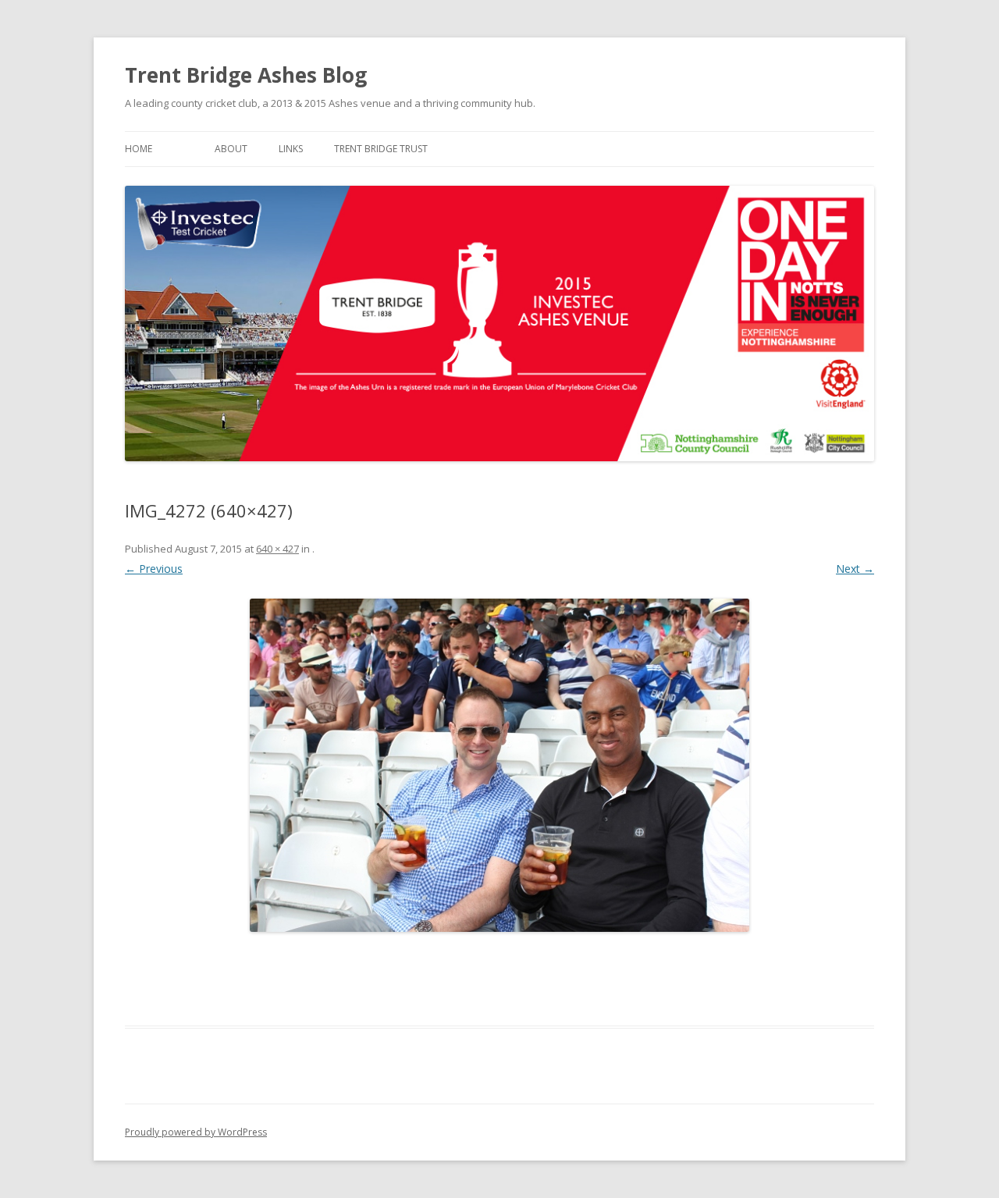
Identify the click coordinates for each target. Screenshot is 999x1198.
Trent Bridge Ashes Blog (246, 75)
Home (138, 148)
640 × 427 (277, 549)
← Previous (154, 568)
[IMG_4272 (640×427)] (499, 765)
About (231, 148)
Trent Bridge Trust (381, 148)
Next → (855, 568)
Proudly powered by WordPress (196, 1132)
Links (291, 148)
